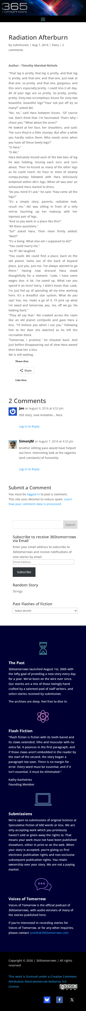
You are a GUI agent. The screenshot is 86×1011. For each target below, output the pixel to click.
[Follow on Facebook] (59, 999)
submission (21, 45)
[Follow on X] (72, 999)
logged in (33, 494)
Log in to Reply (29, 426)
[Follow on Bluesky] (47, 999)
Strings (18, 591)
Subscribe (24, 572)
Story (55, 45)
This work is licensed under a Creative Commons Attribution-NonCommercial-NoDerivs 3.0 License (43, 981)
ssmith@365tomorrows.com (49, 933)
